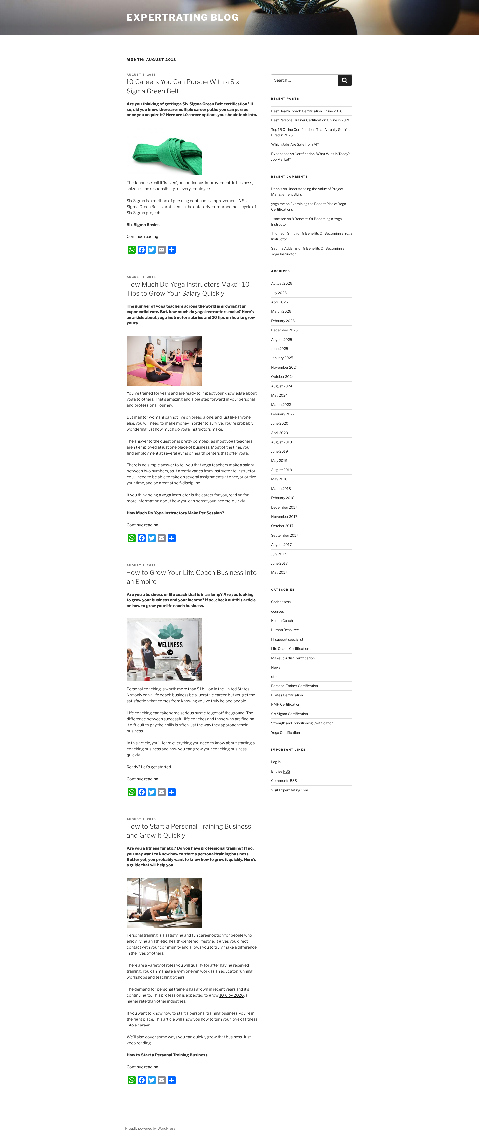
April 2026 (279, 302)
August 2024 (281, 386)
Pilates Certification (287, 695)
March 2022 (281, 404)
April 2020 (279, 433)
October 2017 (282, 526)
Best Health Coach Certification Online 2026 (306, 111)
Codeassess (281, 602)
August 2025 (281, 339)
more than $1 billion (195, 689)
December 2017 (284, 507)
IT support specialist (287, 639)
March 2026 (281, 311)
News (275, 667)
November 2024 (284, 367)
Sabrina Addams (284, 248)
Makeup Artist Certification (293, 658)
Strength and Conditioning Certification (302, 723)
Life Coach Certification (290, 648)
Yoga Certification (285, 732)
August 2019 (281, 442)
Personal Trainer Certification (294, 686)
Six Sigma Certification (289, 714)
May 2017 (279, 572)
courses (277, 611)
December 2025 (284, 330)
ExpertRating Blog (183, 17)
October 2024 (282, 376)
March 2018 (281, 488)
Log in (276, 762)
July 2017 (278, 554)
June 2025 (279, 348)
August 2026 (281, 283)
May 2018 (279, 479)
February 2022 (282, 414)
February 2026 (283, 321)
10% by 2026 (231, 995)
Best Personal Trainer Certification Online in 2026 (310, 120)
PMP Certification (285, 704)
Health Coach (282, 620)
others (276, 676)
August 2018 (281, 470)
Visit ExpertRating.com (289, 790)
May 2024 (279, 395)
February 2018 (282, 498)
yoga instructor (176, 495)
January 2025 (282, 358)
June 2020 (279, 423)
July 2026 (279, 293)
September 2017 (284, 535)
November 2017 (284, 516)
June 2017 (279, 563)
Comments (284, 780)
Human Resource (285, 630)
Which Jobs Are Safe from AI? (295, 144)
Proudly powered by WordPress (150, 1128)
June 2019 (279, 451)
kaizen (170, 182)
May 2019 (279, 460)
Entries (280, 771)
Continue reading (142, 236)
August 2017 (281, 544)
